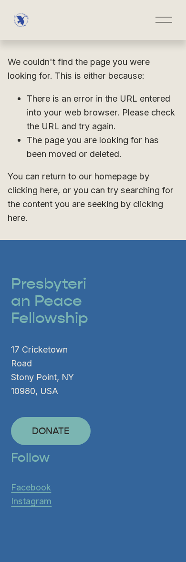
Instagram (31, 501)
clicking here (33, 190)
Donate (51, 431)
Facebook (31, 487)
